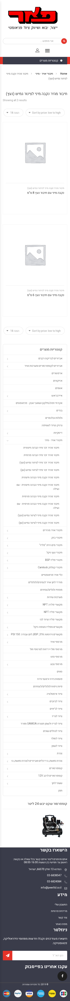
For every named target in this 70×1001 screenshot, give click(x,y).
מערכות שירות (54, 597)
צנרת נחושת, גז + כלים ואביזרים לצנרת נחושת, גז (36, 761)
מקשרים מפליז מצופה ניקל (47, 627)
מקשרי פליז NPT (53, 612)
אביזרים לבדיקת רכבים (50, 358)
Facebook (62, 978)
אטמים (58, 388)
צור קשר (62, 918)
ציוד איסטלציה (54, 694)
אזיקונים (57, 381)
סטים (59, 672)
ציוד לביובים (56, 701)
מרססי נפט (56, 657)
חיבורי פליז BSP (53, 560)
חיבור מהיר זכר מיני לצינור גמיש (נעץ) (39, 463)
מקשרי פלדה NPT (52, 605)
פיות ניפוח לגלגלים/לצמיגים (47, 686)
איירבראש (57, 396)
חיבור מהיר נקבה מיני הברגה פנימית (40, 496)
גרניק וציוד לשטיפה (52, 425)
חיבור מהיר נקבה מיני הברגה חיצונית (40, 477)
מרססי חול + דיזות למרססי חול (46, 649)
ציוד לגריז (57, 716)
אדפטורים (57, 373)
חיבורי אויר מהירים (52, 530)
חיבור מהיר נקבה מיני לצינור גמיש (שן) (39, 523)
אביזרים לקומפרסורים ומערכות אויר (43, 366)
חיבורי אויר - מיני (44, 74)
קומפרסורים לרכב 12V (50, 776)
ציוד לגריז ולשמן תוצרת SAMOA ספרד (41, 724)
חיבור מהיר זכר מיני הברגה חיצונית (41, 448)
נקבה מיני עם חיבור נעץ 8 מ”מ (45, 193)
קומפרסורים (55, 768)
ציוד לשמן (57, 746)
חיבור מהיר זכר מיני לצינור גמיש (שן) (40, 470)
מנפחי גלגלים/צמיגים (51, 590)
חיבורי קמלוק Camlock (50, 567)
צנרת (59, 753)
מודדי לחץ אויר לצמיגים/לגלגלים (45, 582)
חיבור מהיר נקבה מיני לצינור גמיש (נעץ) (45, 188)
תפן (60, 791)
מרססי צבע (56, 664)
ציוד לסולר (56, 738)
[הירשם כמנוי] (7, 955)
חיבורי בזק (56, 538)
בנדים (59, 410)
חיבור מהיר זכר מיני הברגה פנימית (41, 455)
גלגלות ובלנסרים (53, 418)
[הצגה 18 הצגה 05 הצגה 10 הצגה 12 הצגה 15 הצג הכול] (13, 113)
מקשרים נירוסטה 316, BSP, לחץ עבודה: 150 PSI (36, 634)
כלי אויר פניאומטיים (51, 575)
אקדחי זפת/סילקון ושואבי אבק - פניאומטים (39, 403)
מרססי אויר (56, 642)
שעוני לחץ (57, 783)
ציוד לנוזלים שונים (52, 731)
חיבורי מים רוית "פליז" (50, 545)
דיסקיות (58, 433)
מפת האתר (61, 924)
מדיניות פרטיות (59, 911)
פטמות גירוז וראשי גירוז (49, 679)
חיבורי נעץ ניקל (54, 553)
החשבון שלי (61, 905)
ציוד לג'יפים (56, 709)
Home (63, 74)
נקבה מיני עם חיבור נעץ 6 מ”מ (45, 295)
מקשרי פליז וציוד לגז (51, 619)
